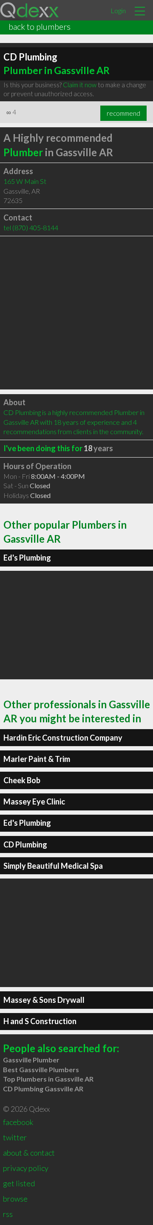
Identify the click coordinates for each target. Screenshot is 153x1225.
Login (118, 10)
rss (8, 1214)
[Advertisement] (76, 312)
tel (30, 227)
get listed (19, 1183)
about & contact (29, 1152)
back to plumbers (39, 26)
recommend (123, 113)
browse (15, 1198)
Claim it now (79, 85)
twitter (15, 1137)
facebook (18, 1122)
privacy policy (25, 1168)
